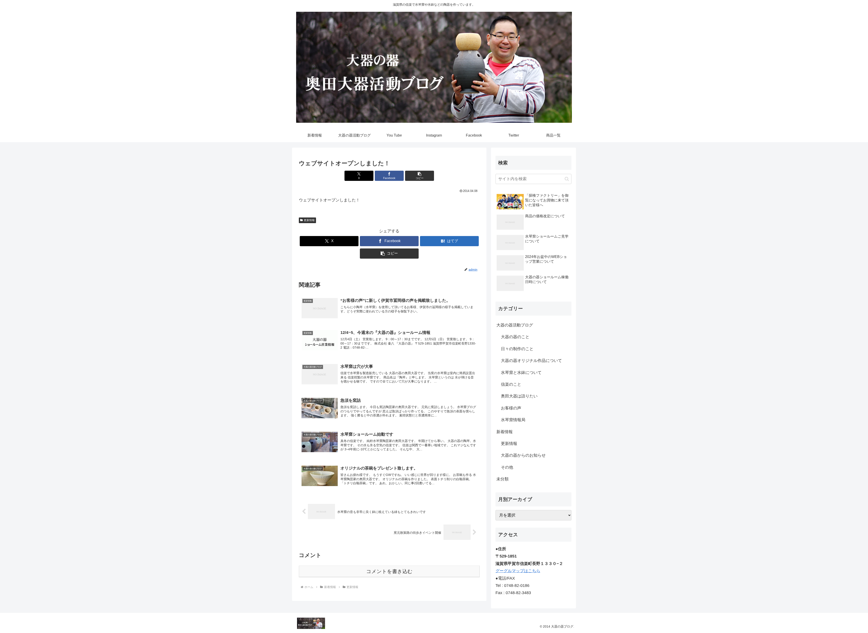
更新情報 (309, 220)
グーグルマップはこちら (517, 571)
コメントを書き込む (389, 571)
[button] (419, 176)
